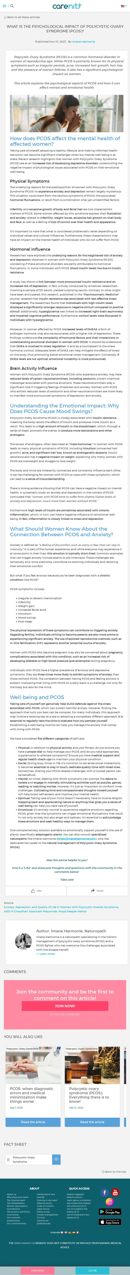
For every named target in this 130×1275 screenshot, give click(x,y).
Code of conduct (45, 1206)
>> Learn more (45, 953)
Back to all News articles (23, 17)
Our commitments (16, 1223)
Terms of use (43, 1212)
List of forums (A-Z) (76, 1206)
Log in (92, 1270)
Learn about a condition (79, 1200)
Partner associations (17, 1206)
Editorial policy (44, 1203)
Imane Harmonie (83, 41)
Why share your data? (17, 1197)
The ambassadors (16, 1203)
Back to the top (115, 1171)
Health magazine (75, 1194)
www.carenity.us (24, 1243)
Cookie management (47, 1214)
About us (11, 1194)
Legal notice (43, 1209)
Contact (41, 1217)
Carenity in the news (47, 1200)
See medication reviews (79, 1203)
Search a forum (74, 1197)
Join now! (65, 1006)
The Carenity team (16, 1200)
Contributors (13, 1209)
